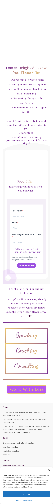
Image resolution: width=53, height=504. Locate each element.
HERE (29, 316)
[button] (49, 470)
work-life (7, 455)
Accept (26, 494)
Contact (6, 460)
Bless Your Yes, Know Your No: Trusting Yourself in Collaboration (25, 420)
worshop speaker (10, 447)
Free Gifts (25, 181)
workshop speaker (11, 451)
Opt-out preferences (24, 500)
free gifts (18, 124)
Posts (5, 407)
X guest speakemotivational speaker (18, 443)
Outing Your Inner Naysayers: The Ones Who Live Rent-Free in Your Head (24, 413)
